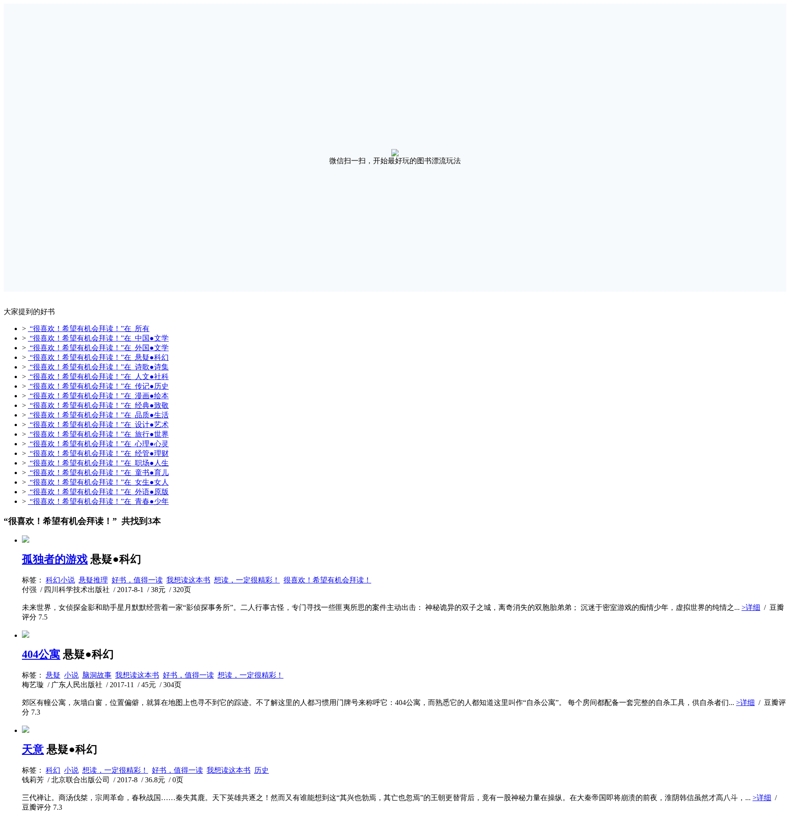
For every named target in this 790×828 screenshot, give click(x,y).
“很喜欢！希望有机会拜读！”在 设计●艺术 (98, 424)
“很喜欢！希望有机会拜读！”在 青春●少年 (98, 501)
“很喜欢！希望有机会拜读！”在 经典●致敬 (98, 405)
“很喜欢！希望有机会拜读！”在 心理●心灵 (98, 444)
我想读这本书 (188, 580)
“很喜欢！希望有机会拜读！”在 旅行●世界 (98, 434)
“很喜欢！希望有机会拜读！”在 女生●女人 (98, 482)
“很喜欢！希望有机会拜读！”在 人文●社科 (98, 376)
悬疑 (53, 675)
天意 (33, 749)
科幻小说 (60, 580)
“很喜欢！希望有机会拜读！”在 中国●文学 (98, 338)
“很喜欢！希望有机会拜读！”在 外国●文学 (98, 348)
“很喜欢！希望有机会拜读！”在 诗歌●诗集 (98, 367)
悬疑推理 (93, 580)
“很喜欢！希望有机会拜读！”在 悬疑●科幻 (98, 357)
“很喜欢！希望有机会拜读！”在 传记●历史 (98, 386)
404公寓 (41, 654)
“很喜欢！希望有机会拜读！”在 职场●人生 (98, 463)
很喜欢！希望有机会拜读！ (327, 580)
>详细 (751, 607)
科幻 (53, 770)
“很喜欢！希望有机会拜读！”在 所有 (88, 328)
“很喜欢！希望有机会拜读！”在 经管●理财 (98, 453)
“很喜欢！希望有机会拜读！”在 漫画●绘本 (98, 396)
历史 (261, 770)
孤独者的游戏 (55, 559)
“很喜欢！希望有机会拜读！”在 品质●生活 (98, 415)
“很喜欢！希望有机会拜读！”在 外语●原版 (98, 492)
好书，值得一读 (137, 580)
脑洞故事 (97, 675)
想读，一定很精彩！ (247, 580)
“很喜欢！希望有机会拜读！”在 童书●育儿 (98, 472)
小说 (71, 675)
